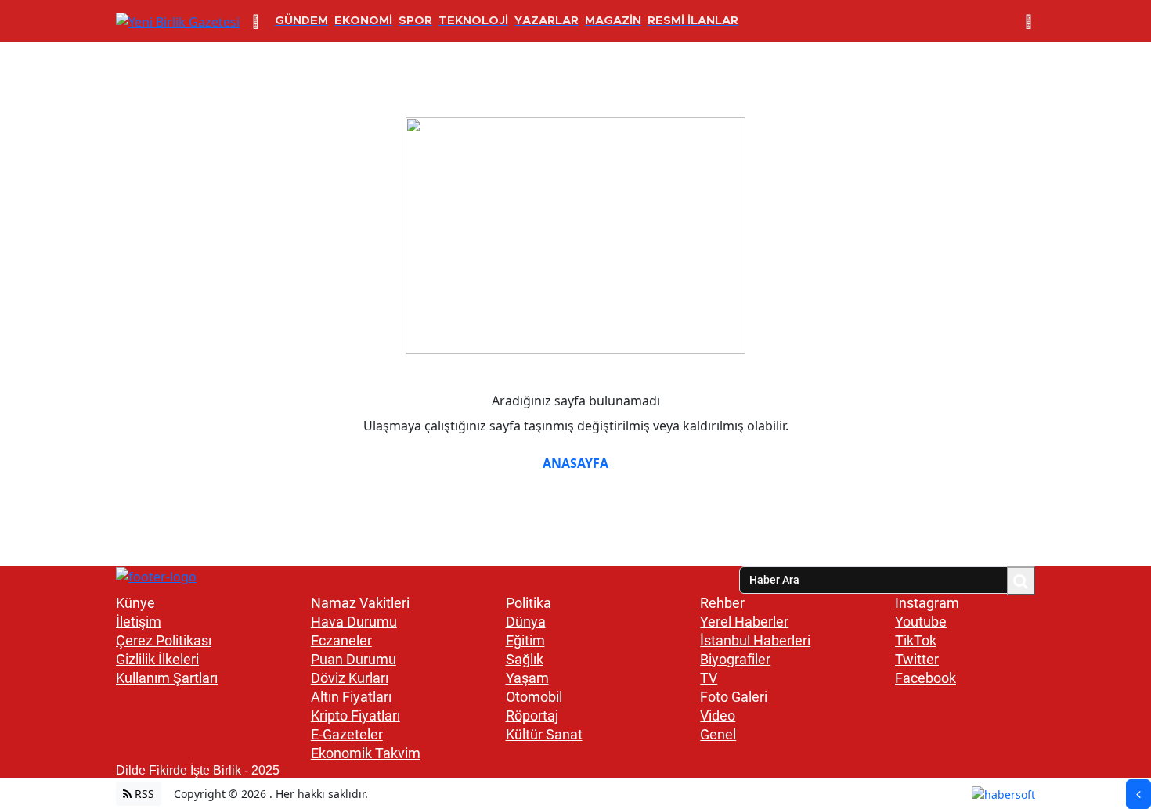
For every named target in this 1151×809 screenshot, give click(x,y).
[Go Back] (1138, 794)
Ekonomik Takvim (365, 753)
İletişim (138, 621)
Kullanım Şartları (167, 678)
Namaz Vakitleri (360, 603)
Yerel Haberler (744, 621)
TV (708, 678)
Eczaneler (341, 640)
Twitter (917, 659)
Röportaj (532, 715)
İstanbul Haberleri (755, 640)
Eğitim (525, 640)
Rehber (722, 603)
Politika (528, 603)
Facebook (925, 678)
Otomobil (534, 697)
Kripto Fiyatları (355, 715)
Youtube (921, 621)
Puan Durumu (353, 659)
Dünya (526, 621)
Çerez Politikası (163, 640)
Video (717, 715)
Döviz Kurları (349, 678)
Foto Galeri (733, 697)
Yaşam (527, 678)
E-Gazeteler (347, 734)
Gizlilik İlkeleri (157, 659)
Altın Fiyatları (351, 697)
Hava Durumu (354, 621)
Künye (135, 603)
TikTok (915, 640)
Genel (718, 734)
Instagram (927, 603)
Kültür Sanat (544, 734)
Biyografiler (735, 659)
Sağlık (524, 659)
